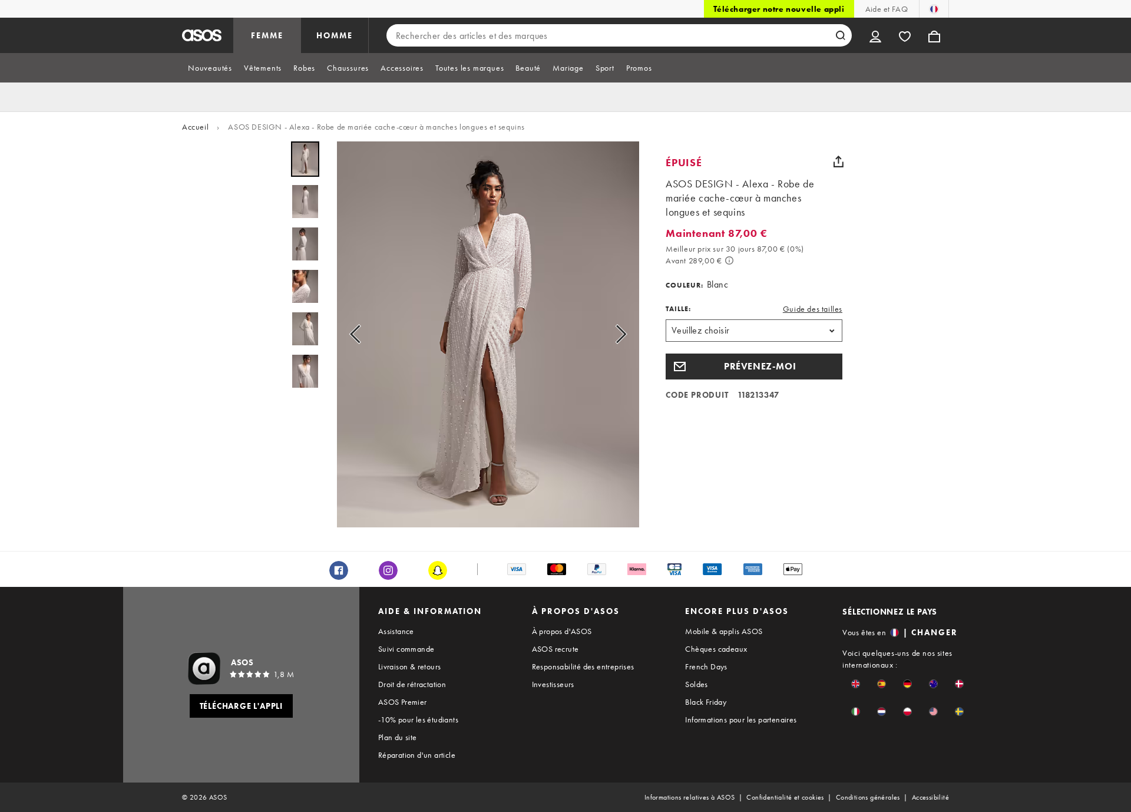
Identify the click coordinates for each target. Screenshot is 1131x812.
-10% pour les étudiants (418, 719)
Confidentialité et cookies (785, 797)
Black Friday (705, 702)
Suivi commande (406, 648)
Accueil (195, 126)
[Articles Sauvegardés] (905, 35)
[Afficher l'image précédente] (358, 334)
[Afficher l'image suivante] (617, 334)
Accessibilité (930, 797)
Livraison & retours (409, 666)
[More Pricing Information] (729, 260)
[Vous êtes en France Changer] (934, 9)
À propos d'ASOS (562, 631)
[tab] (210, 67)
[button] (754, 366)
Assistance (396, 631)
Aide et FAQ (886, 9)
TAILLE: (678, 308)
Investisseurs (553, 684)
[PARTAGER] (838, 161)
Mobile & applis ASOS (723, 631)
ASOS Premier (402, 702)
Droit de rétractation (412, 684)
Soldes (696, 684)
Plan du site (397, 737)
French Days (706, 666)
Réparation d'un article (416, 755)
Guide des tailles (812, 308)
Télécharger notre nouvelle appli (778, 9)
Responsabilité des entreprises (583, 666)
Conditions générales (868, 797)
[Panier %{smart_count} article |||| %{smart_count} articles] (934, 35)
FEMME (267, 35)
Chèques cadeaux (716, 648)
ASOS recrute (555, 648)
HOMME (334, 35)
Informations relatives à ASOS (689, 797)
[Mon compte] (875, 35)
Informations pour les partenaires (740, 719)
